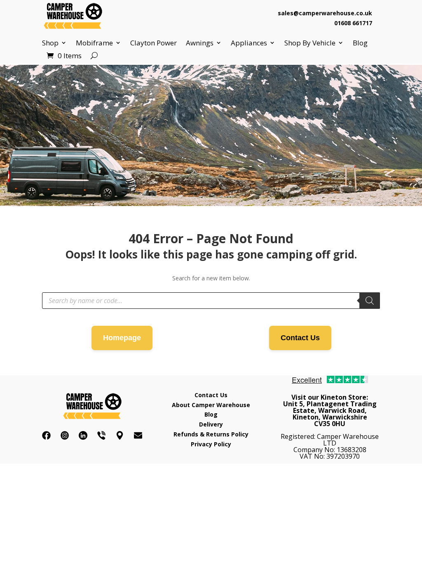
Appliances (249, 42)
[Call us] (101, 435)
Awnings (199, 42)
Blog (360, 42)
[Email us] (138, 435)
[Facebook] (46, 435)
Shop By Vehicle (309, 42)
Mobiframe (94, 42)
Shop (50, 42)
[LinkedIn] (83, 435)
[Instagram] (65, 435)
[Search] (369, 300)
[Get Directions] (119, 435)
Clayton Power (153, 42)
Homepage (122, 338)
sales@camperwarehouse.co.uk (325, 13)
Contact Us (300, 338)
